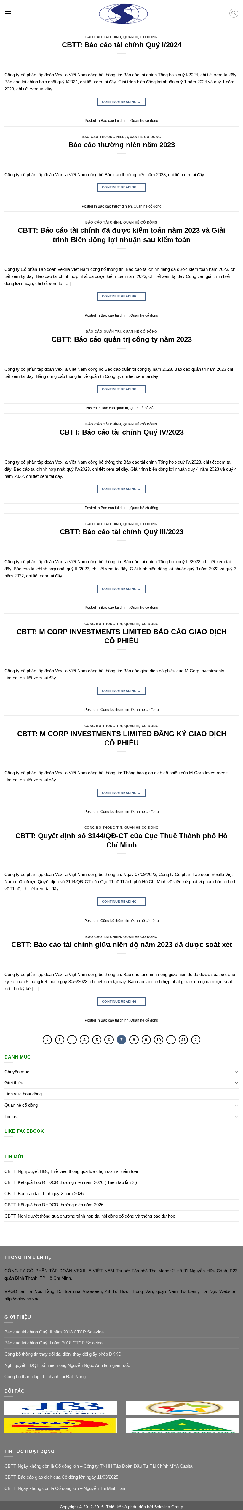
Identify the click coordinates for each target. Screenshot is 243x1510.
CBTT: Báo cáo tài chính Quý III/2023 (121, 532)
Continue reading (121, 101)
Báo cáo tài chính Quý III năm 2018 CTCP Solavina (54, 1331)
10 (158, 1040)
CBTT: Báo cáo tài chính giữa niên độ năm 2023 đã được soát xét (121, 945)
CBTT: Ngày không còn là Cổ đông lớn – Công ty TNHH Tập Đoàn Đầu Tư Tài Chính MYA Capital (98, 1466)
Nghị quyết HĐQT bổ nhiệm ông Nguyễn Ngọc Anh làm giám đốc (67, 1365)
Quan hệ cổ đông (140, 37)
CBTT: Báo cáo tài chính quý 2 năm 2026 (44, 1193)
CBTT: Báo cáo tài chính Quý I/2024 (121, 45)
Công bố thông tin (103, 624)
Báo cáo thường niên (103, 137)
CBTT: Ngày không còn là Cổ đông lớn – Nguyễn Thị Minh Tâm (65, 1488)
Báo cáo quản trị (103, 331)
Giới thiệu (13, 1082)
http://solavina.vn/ (21, 1298)
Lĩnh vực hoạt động (23, 1093)
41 (183, 1040)
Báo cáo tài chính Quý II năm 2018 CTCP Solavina (53, 1342)
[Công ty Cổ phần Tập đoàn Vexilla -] (122, 13)
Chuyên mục (16, 1071)
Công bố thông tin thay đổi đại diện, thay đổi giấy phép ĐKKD (63, 1354)
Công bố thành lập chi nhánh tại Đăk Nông (45, 1376)
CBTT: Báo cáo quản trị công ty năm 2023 (122, 339)
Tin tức (11, 1116)
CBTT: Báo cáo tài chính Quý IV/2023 (122, 432)
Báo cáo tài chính (103, 37)
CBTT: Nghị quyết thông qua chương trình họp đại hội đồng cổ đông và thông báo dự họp (89, 1215)
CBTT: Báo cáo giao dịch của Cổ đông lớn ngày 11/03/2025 (61, 1477)
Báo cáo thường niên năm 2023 (121, 145)
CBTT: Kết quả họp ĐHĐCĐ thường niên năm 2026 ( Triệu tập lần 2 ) (70, 1182)
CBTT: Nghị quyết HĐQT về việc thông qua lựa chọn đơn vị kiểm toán (71, 1171)
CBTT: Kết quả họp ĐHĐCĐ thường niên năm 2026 (53, 1204)
